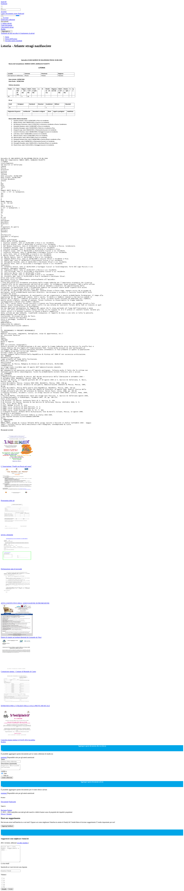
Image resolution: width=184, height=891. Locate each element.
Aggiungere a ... (7, 31)
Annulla (4, 889)
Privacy (3, 814)
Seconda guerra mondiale (13, 41)
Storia (7, 37)
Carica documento (7, 13)
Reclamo (4, 810)
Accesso (3, 12)
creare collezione (7, 777)
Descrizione (9, 763)
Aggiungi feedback (7, 826)
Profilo (3, 29)
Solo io (6, 775)
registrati (4, 757)
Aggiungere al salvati (27, 33)
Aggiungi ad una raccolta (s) (10, 33)
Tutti (5, 773)
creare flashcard (19, 13)
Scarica (3, 742)
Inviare (10, 889)
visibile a (4, 771)
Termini (9, 814)
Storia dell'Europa (11, 39)
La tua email (5, 863)
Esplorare (4, 4)
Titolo (3, 759)
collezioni (11, 19)
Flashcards (4, 19)
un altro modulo (22, 843)
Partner (9, 810)
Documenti (4, 802)
